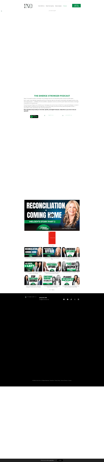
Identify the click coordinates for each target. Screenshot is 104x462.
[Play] (52, 215)
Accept (60, 460)
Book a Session (58, 5)
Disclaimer (52, 380)
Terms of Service (64, 380)
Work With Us (41, 5)
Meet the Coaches (50, 5)
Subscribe (52, 237)
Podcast (65, 5)
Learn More (51, 460)
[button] (53, 246)
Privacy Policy (57, 380)
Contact (69, 380)
